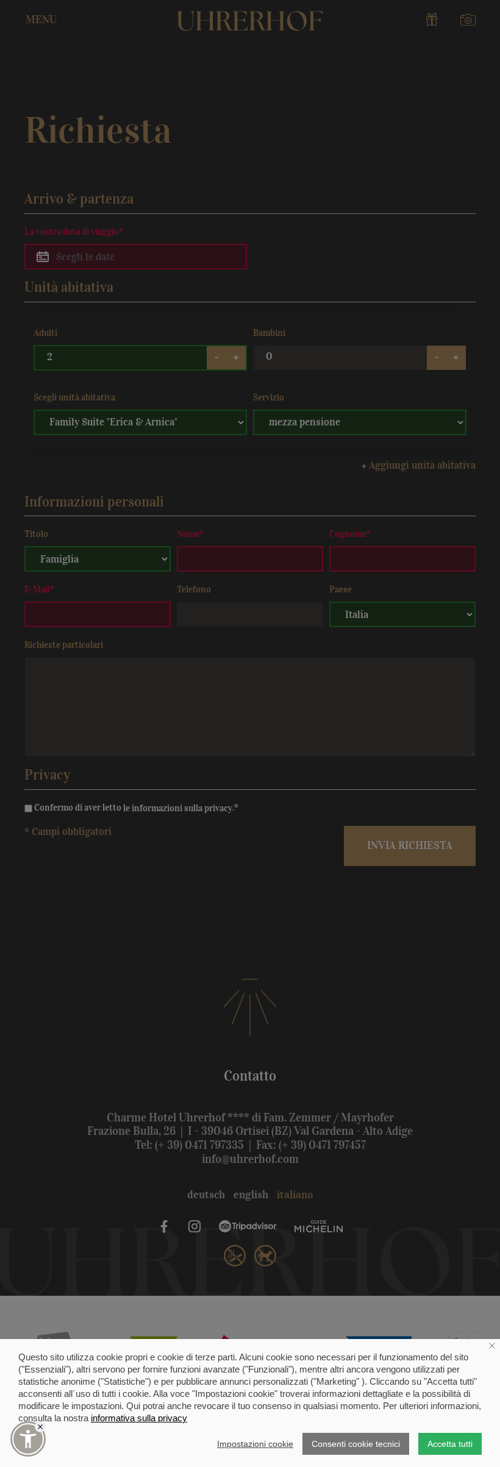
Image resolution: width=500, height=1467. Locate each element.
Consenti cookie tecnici (356, 1444)
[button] (28, 1439)
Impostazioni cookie (255, 1444)
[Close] (40, 1426)
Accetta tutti (450, 1444)
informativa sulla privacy (139, 1418)
